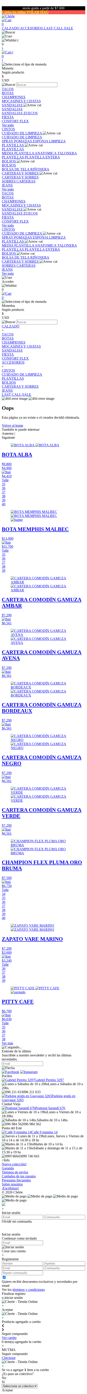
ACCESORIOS (32, 28)
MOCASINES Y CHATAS (21, 101)
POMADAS (23, 141)
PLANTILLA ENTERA (42, 157)
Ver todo (8, 125)
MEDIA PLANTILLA (18, 153)
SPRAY (8, 141)
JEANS (7, 185)
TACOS (8, 89)
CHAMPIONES (13, 97)
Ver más (7, 1043)
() (7, 56)
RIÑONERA (39, 169)
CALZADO (11, 28)
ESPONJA (41, 141)
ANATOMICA (46, 153)
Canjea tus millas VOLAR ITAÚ (25, 12)
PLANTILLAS (13, 145)
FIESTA (8, 117)
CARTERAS (26, 181)
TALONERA (67, 153)
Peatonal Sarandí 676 (50, 1108)
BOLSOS (9, 161)
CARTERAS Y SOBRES (20, 173)
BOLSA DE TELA (16, 169)
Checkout (8, 1358)
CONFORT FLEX (15, 121)
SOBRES (9, 181)
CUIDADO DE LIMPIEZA (22, 133)
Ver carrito (9, 1338)
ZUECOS (30, 113)
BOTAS (8, 93)
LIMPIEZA (57, 141)
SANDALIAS (12, 105)
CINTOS (8, 129)
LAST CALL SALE (58, 28)
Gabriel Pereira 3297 (49, 1080)
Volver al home (12, 425)
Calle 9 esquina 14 (44, 1132)
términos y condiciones (28, 1290)
